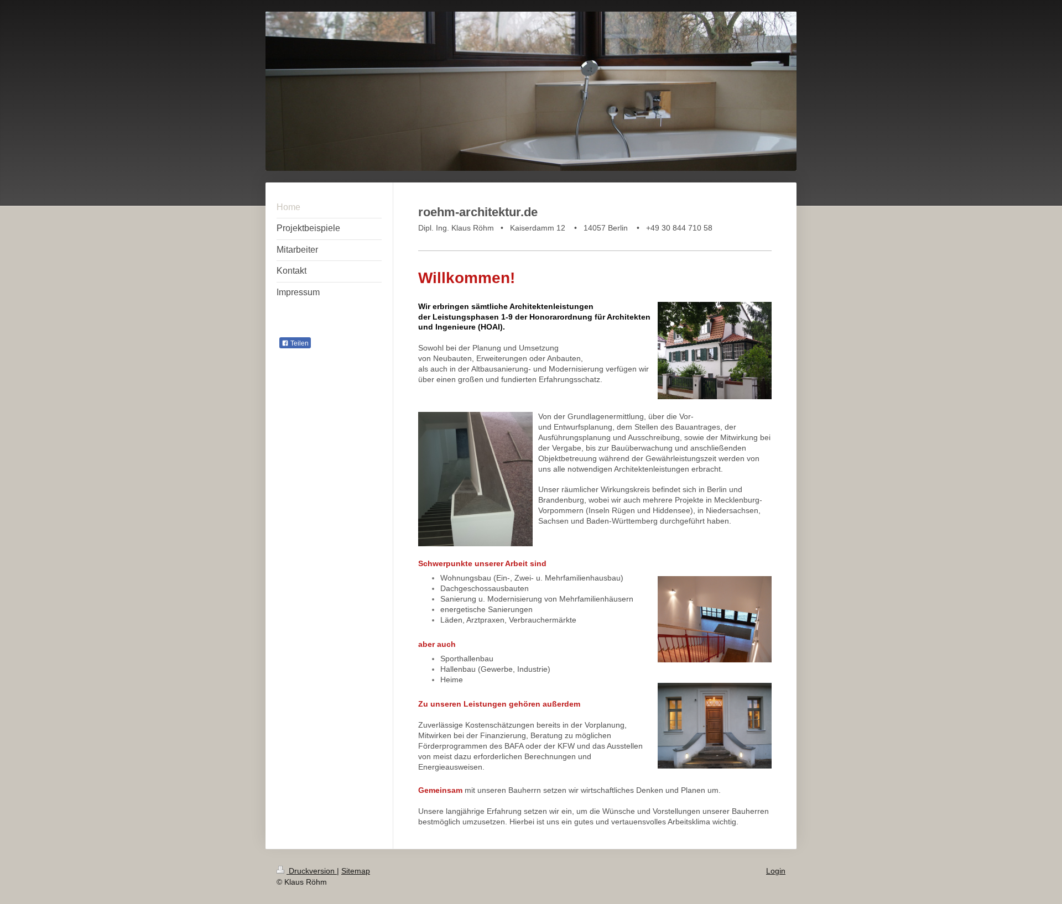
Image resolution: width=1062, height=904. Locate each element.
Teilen (299, 343)
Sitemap (355, 870)
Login (775, 870)
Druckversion (312, 870)
